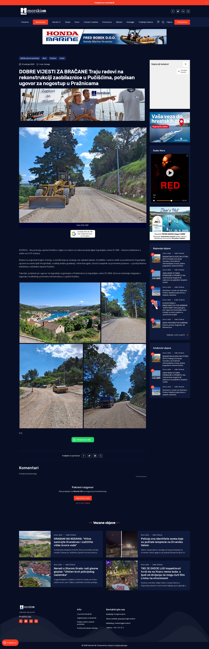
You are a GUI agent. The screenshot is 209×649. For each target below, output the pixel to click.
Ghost (110, 645)
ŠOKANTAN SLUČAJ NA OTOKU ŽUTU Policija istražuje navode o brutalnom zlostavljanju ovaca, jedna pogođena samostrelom (175, 261)
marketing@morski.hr (122, 623)
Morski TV (56, 22)
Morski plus (40, 22)
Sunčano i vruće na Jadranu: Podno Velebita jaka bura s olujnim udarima (175, 292)
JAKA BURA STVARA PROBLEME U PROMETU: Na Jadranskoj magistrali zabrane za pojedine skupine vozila (175, 277)
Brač (44, 58)
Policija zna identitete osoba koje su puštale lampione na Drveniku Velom (162, 542)
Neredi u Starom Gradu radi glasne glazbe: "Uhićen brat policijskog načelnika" (76, 571)
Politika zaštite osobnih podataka (85, 623)
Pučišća (53, 58)
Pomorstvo (107, 22)
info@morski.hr (119, 614)
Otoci (77, 22)
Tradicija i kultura (145, 22)
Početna (25, 22)
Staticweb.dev (121, 645)
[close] (206, 2)
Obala (67, 22)
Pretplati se (182, 22)
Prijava (169, 22)
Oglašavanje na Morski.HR (86, 618)
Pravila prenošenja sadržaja (87, 628)
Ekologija (130, 22)
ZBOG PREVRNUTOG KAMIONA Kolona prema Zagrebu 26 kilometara (175, 325)
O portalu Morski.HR (84, 614)
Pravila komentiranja (28, 474)
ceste (62, 58)
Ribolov (119, 22)
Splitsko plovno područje (29, 58)
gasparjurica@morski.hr (126, 619)
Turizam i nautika (91, 22)
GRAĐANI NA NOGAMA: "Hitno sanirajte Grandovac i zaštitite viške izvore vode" (73, 542)
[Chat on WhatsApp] (83, 439)
